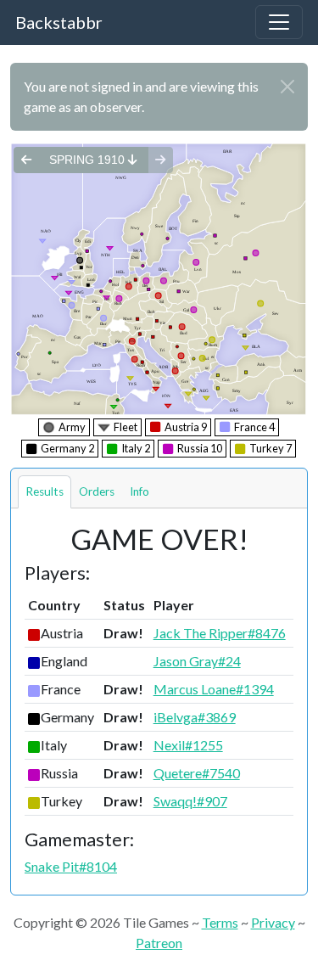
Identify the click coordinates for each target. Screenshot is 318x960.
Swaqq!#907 (190, 801)
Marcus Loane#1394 (213, 689)
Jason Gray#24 (197, 661)
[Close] (287, 86)
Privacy (273, 922)
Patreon (159, 943)
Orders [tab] (96, 491)
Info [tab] (139, 491)
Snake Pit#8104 (71, 866)
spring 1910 (88, 159)
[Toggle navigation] (279, 22)
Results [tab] (44, 491)
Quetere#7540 (196, 773)
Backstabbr (59, 22)
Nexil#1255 (188, 745)
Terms (220, 922)
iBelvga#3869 (194, 717)
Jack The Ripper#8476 (219, 633)
